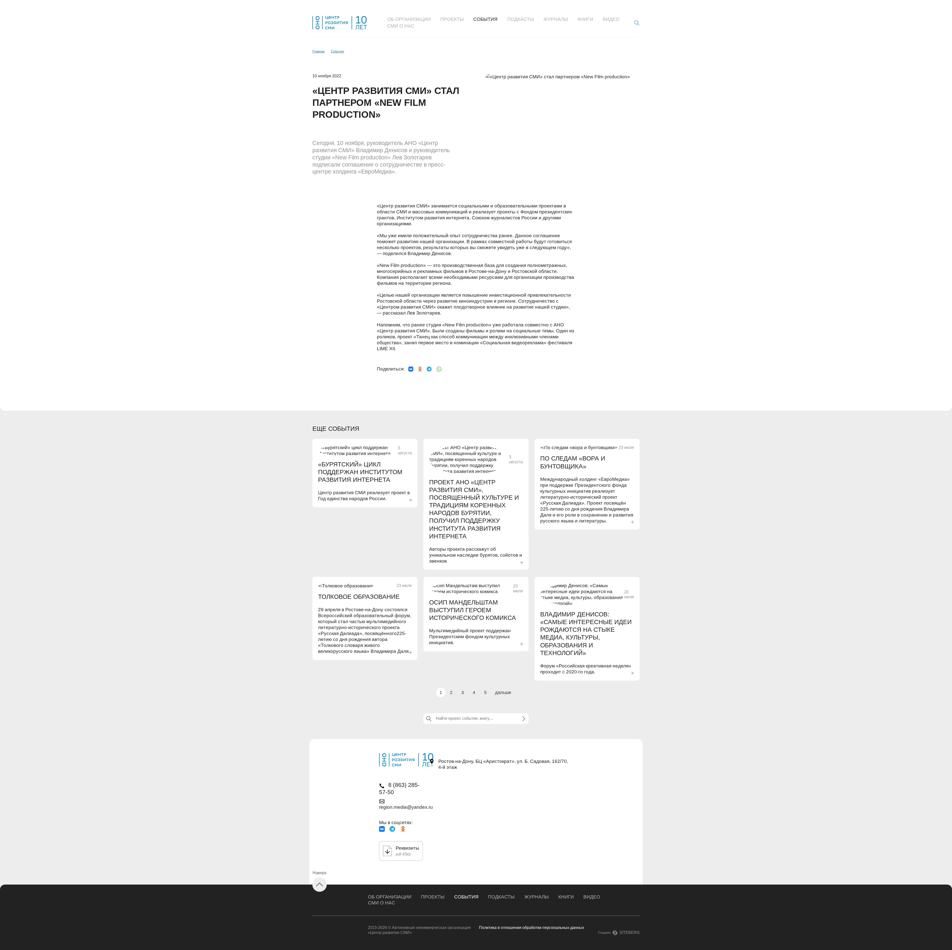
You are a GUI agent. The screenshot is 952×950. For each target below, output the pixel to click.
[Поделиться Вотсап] (439, 369)
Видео (611, 19)
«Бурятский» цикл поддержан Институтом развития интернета (360, 472)
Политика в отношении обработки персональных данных (531, 927)
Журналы (555, 19)
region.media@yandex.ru (406, 807)
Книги (585, 19)
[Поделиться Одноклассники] (420, 369)
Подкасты (520, 19)
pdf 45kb (403, 854)
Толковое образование (359, 596)
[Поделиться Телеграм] (429, 369)
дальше (503, 692)
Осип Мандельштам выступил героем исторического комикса (472, 610)
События (485, 19)
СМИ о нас (401, 26)
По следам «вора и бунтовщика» (572, 462)
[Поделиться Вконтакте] (411, 369)
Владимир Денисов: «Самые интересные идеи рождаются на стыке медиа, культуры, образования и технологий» (586, 633)
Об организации (409, 19)
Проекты (452, 19)
